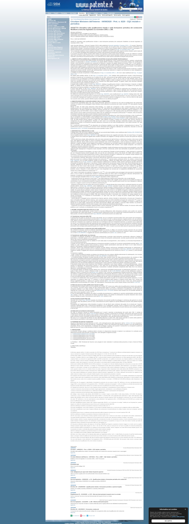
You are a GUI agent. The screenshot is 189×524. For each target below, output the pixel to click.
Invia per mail (92, 515)
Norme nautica (117, 15)
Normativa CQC (96, 19)
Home (49, 13)
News (83, 19)
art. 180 (101, 296)
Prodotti (56, 13)
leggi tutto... (73, 452)
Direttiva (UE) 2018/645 (109, 116)
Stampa (84, 515)
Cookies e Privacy (69, 523)
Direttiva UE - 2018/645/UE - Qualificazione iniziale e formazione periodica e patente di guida (96, 487)
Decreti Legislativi (128, 477)
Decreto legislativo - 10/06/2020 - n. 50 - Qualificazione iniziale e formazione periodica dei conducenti (98, 479)
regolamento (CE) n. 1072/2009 (79, 128)
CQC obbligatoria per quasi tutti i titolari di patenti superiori (87, 472)
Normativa (81, 13)
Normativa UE (128, 485)
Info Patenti (73, 13)
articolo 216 (94, 272)
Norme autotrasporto (107, 15)
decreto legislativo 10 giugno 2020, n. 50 (120, 45)
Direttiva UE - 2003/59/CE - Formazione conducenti (85, 509)
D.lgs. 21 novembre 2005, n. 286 (125, 49)
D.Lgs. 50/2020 (124, 94)
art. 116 (100, 219)
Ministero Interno (88, 19)
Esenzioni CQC (75, 464)
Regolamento (92, 15)
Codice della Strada (83, 15)
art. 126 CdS (110, 281)
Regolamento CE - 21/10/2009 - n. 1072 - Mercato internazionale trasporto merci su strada (96, 494)
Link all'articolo (76, 515)
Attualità (109, 470)
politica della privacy (178, 516)
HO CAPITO (168, 521)
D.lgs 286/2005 (103, 256)
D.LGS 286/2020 (116, 271)
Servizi (89, 13)
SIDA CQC (102, 500)
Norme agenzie (126, 15)
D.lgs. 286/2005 (96, 84)
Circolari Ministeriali (77, 19)
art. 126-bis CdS (128, 323)
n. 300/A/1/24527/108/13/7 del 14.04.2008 (83, 334)
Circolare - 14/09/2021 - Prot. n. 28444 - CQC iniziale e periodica (88, 449)
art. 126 (140, 243)
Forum (102, 13)
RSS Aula (124, 470)
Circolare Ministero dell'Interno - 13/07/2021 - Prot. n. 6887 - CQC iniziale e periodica (94, 457)
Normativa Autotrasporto (128, 462)
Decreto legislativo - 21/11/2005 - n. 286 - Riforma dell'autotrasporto (89, 501)
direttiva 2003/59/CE (91, 62)
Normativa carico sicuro (136, 500)
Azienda (96, 13)
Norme (99, 15)
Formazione (64, 13)
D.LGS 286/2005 (81, 232)
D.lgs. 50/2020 (87, 161)
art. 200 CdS (92, 313)
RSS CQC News (130, 470)
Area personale (111, 13)
